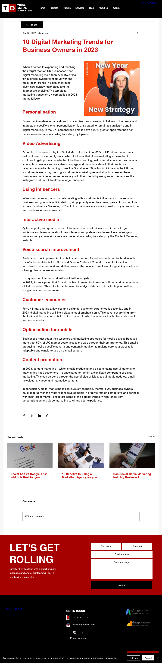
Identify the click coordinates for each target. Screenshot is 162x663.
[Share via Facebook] (23, 415)
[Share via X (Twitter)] (31, 415)
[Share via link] (47, 415)
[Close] (158, 657)
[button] (112, 88)
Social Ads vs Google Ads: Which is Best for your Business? (29, 475)
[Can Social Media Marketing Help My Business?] (132, 455)
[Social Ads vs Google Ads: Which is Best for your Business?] (30, 455)
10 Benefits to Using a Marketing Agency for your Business (80, 475)
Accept (148, 658)
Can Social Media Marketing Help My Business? (132, 475)
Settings (134, 658)
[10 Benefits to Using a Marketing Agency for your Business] (81, 455)
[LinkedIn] (81, 632)
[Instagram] (75, 632)
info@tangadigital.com (84, 624)
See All (151, 436)
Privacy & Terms (78, 637)
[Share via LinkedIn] (39, 415)
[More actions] (138, 33)
